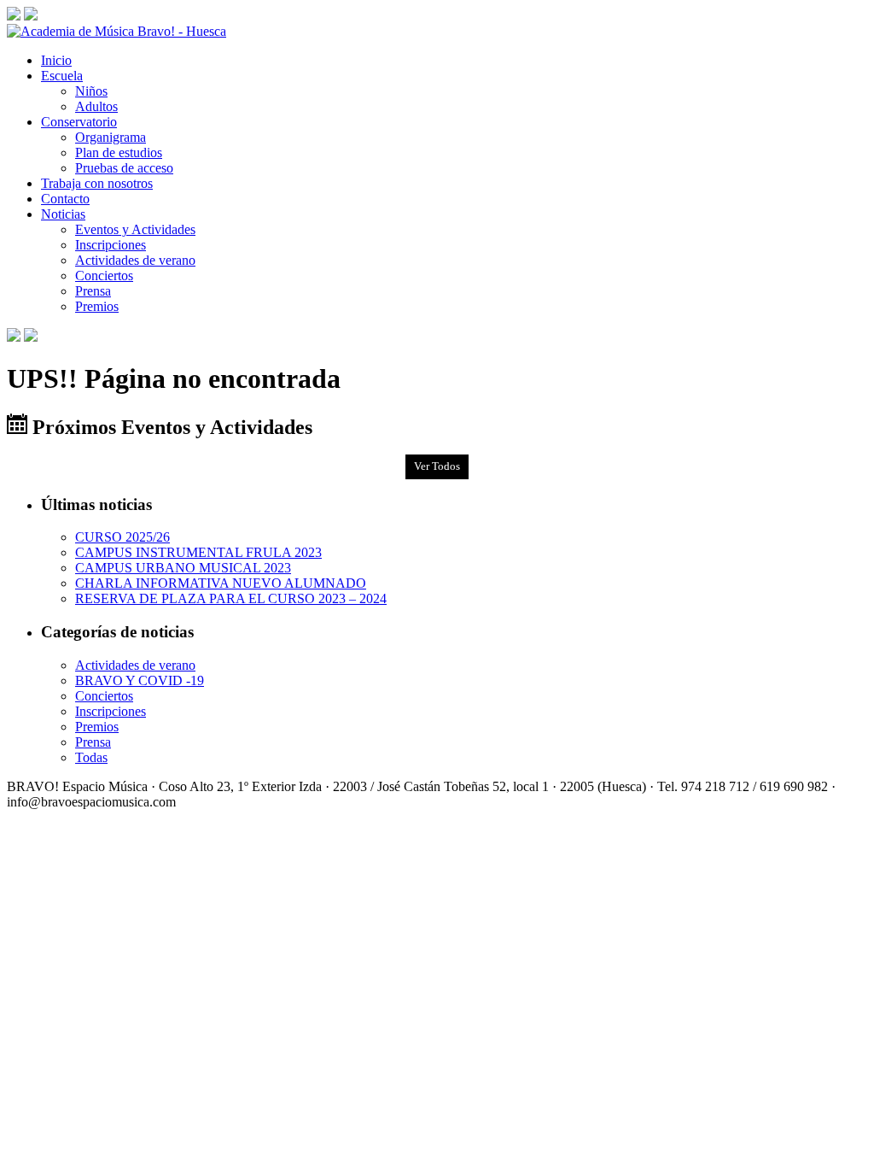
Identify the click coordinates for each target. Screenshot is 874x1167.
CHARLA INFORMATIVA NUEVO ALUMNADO (220, 583)
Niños (91, 91)
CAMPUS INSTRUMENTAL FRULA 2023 (198, 552)
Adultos (96, 106)
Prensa (93, 291)
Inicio (56, 60)
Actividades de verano (135, 260)
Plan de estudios (118, 152)
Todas (91, 757)
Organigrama (110, 137)
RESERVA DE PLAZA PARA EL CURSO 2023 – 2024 (231, 598)
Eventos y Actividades (135, 229)
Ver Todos (437, 466)
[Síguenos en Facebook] (13, 16)
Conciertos (104, 275)
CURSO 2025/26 (122, 537)
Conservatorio (79, 121)
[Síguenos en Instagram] (31, 16)
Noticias (63, 214)
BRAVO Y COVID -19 (139, 680)
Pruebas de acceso (124, 168)
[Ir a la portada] (116, 31)
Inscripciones (110, 245)
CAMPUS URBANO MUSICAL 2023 (183, 567)
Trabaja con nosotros (97, 183)
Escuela (62, 75)
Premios (97, 306)
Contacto (65, 198)
